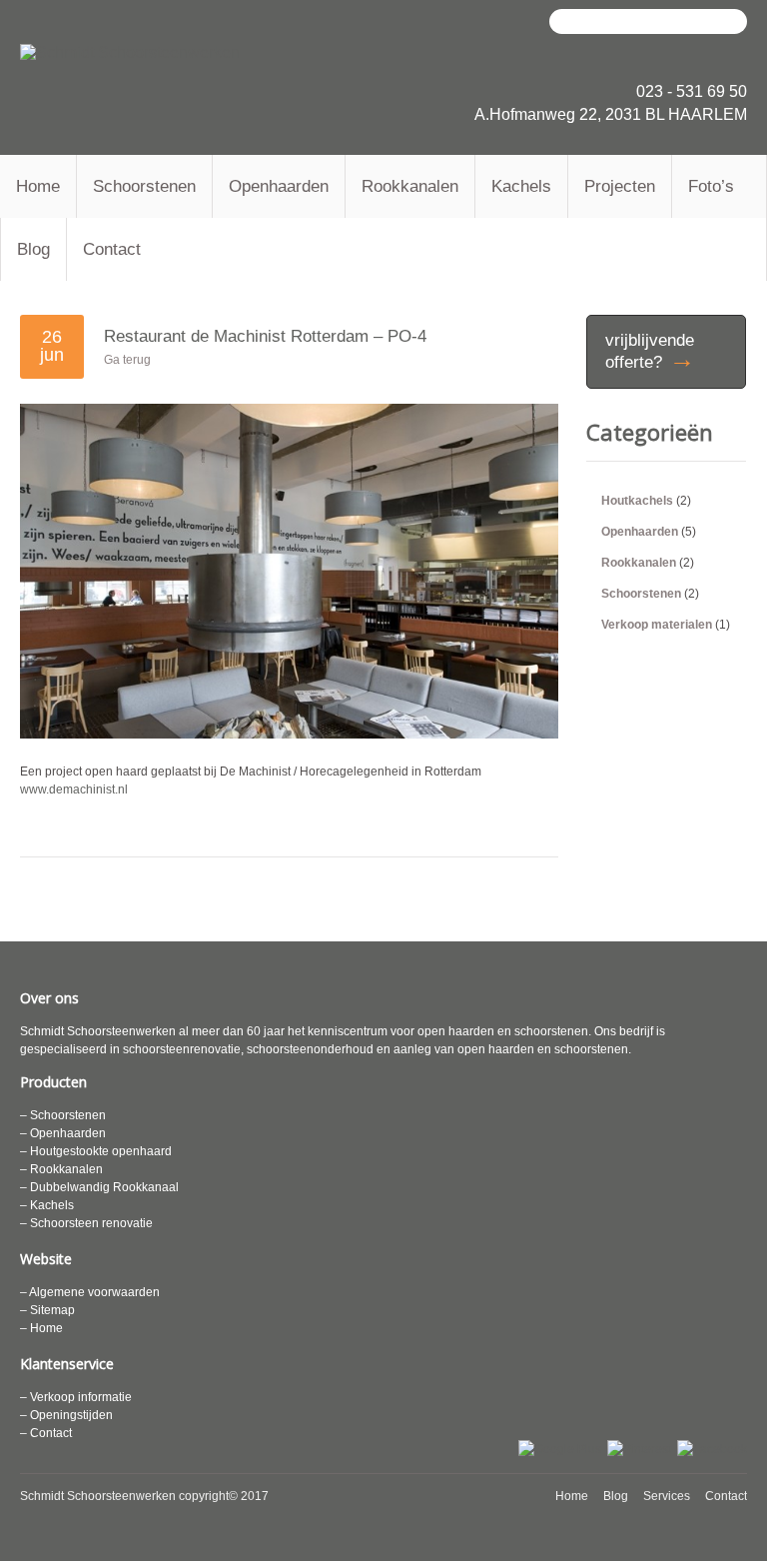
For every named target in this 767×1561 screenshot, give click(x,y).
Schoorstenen (144, 186)
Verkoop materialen (656, 625)
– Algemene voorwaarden (90, 1292)
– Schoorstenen (63, 1115)
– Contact (46, 1433)
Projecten (619, 186)
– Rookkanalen (61, 1169)
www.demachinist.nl (74, 789)
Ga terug (127, 360)
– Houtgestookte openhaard (96, 1151)
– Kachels (47, 1205)
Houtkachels (637, 501)
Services (666, 1496)
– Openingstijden (66, 1415)
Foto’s (711, 186)
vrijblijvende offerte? (650, 352)
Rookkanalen (410, 186)
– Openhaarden (63, 1133)
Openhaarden (279, 186)
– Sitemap (47, 1310)
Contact (112, 249)
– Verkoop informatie (76, 1397)
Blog (33, 249)
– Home (41, 1328)
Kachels (521, 186)
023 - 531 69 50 (691, 91)
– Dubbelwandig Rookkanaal (99, 1187)
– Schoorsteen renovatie (86, 1223)
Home (38, 186)
